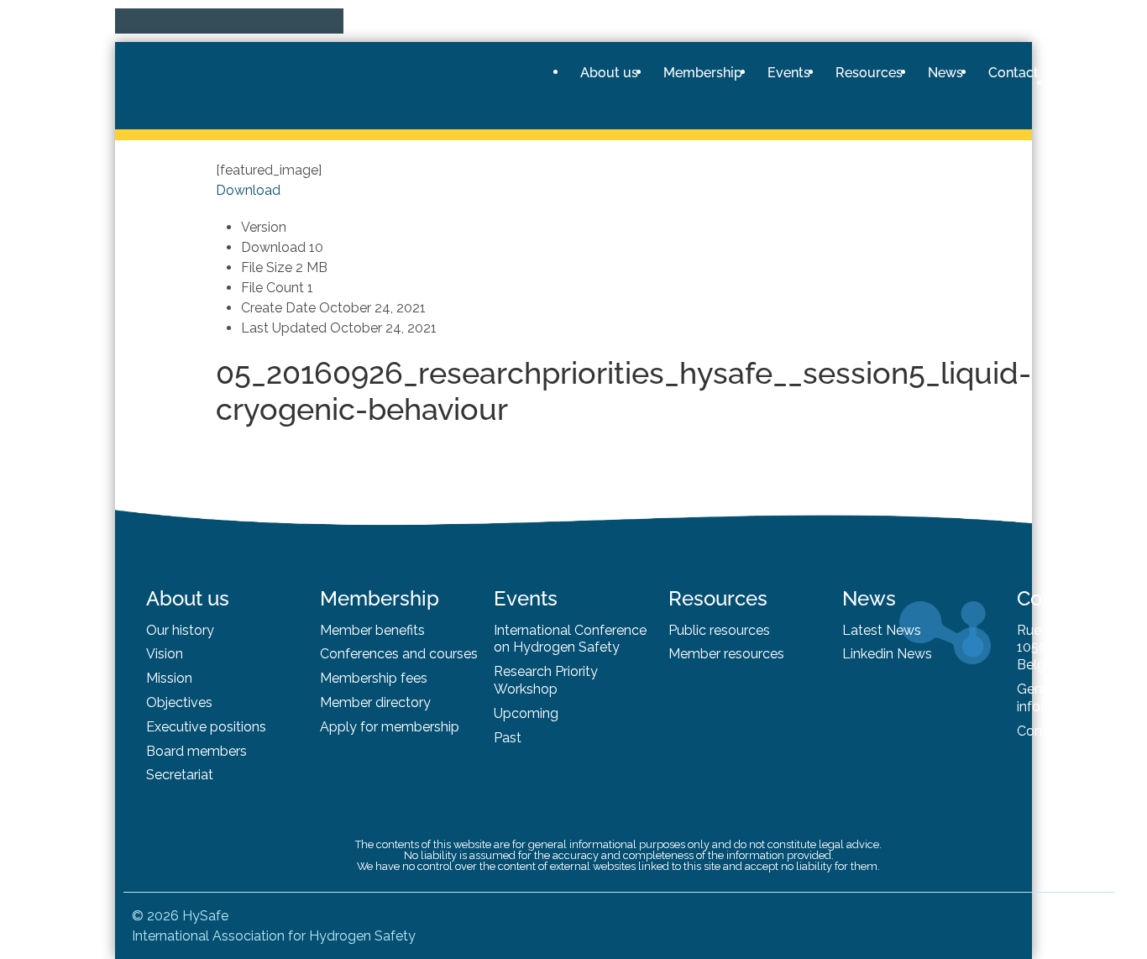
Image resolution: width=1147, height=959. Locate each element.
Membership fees (373, 678)
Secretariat (179, 775)
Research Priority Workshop (546, 680)
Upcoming (526, 713)
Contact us (1051, 731)
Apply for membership (389, 727)
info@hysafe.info (1068, 707)
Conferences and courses (399, 654)
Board (166, 751)
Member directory (375, 702)
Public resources (719, 630)
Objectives (179, 702)
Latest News (881, 630)
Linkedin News (887, 654)
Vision (164, 654)
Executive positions (206, 727)
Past (507, 738)
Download (248, 190)
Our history (180, 630)
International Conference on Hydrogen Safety (570, 639)
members (217, 751)
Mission (169, 678)
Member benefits (372, 630)
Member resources (726, 654)
